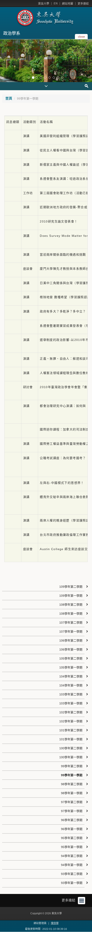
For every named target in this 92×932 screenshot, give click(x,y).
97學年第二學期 (71, 802)
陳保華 (55, 923)
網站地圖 (67, 3)
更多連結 (83, 3)
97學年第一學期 (71, 811)
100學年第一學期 (70, 757)
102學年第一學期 (70, 721)
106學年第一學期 (70, 649)
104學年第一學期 (70, 685)
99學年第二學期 (71, 766)
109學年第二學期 (70, 586)
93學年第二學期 (71, 874)
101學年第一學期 (70, 739)
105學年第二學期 (70, 658)
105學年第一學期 (70, 667)
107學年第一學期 (70, 631)
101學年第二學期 (70, 730)
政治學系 (11, 33)
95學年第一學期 (71, 847)
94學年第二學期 (71, 856)
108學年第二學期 (70, 604)
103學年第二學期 (70, 694)
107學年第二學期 (70, 622)
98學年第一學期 (71, 793)
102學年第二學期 (70, 712)
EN (56, 3)
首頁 (8, 98)
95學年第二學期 (71, 838)
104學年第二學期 (70, 676)
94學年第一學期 (71, 865)
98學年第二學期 (71, 784)
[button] (4, 60)
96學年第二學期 (71, 820)
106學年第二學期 (70, 640)
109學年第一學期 (70, 595)
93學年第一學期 (71, 883)
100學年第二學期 (70, 748)
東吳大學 (43, 3)
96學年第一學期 (71, 829)
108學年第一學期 (70, 613)
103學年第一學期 (70, 703)
